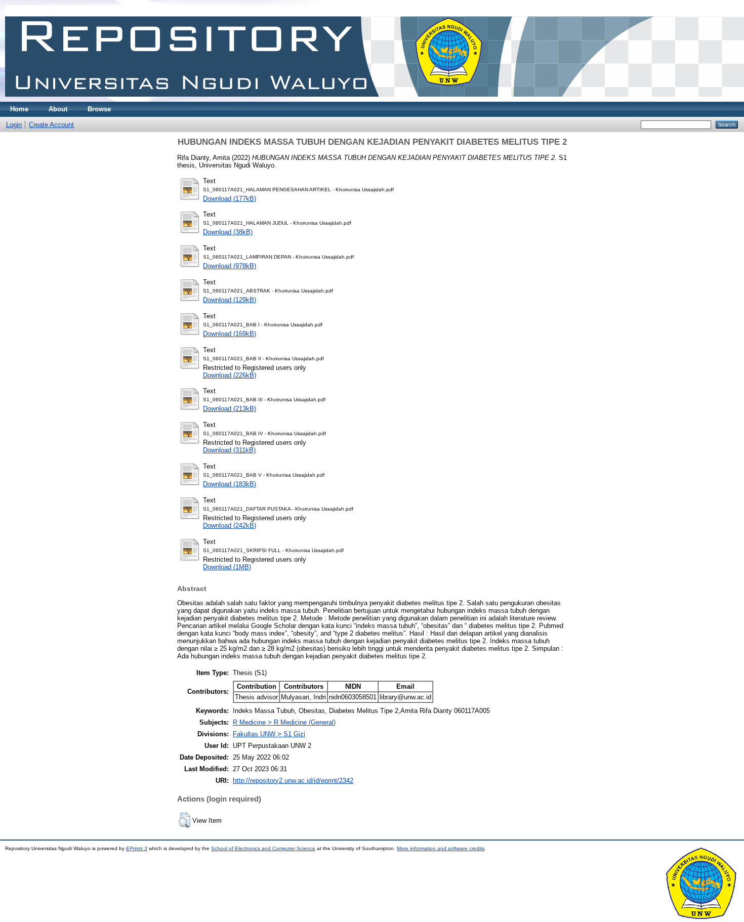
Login (14, 125)
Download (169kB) (229, 334)
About (58, 109)
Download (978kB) (229, 266)
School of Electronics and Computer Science (263, 848)
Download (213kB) (229, 408)
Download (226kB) (229, 375)
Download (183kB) (229, 484)
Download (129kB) (229, 300)
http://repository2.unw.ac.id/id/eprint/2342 (293, 780)
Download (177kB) (229, 198)
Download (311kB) (229, 450)
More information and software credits (440, 848)
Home (19, 109)
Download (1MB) (227, 567)
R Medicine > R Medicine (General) (284, 722)
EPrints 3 (136, 848)
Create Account (51, 125)
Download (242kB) (229, 525)
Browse (99, 109)
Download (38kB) (228, 232)
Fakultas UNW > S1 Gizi (269, 734)
